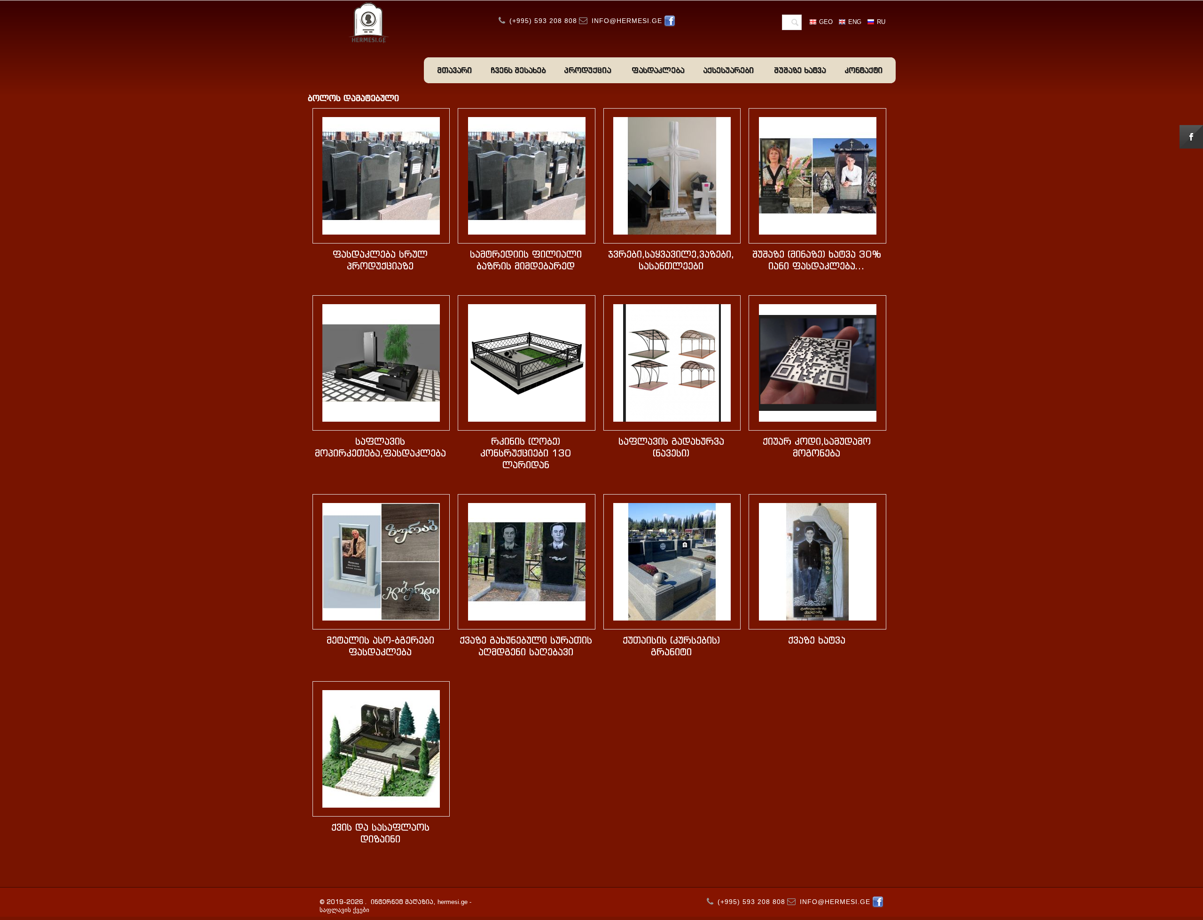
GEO (826, 21)
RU (881, 21)
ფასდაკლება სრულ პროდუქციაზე (380, 260)
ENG (854, 21)
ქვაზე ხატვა (816, 640)
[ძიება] (794, 23)
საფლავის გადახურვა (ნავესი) (671, 447)
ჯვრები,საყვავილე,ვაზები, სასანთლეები (671, 260)
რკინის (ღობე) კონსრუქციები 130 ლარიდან (525, 453)
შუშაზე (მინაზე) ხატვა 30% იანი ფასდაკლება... (816, 260)
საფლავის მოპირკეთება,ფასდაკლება (380, 447)
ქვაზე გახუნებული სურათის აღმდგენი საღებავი (526, 646)
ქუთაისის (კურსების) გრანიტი (671, 646)
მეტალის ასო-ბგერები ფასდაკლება (380, 646)
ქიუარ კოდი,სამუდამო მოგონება (817, 447)
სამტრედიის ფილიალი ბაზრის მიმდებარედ (526, 260)
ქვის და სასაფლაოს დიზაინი (380, 833)
